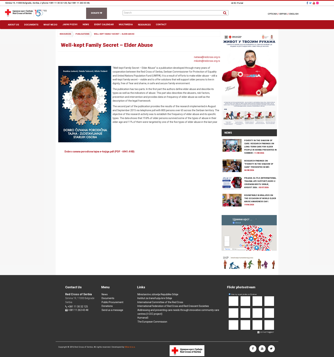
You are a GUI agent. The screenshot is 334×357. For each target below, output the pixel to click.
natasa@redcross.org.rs (207, 57)
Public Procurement (112, 302)
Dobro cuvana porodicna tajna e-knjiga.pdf (99, 151)
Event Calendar (104, 24)
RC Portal (238, 3)
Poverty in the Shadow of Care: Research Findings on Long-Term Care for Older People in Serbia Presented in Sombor (260, 146)
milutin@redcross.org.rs (207, 61)
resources (65, 34)
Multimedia (126, 24)
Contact (161, 24)
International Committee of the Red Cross (160, 302)
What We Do (50, 24)
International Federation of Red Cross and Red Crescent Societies (173, 306)
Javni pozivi (69, 24)
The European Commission (152, 321)
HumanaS (142, 317)
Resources (144, 24)
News (86, 24)
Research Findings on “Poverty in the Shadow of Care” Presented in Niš (258, 164)
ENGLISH (294, 14)
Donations (107, 306)
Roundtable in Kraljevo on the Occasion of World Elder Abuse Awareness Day (260, 198)
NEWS (228, 132)
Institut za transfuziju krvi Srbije (154, 298)
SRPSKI (284, 14)
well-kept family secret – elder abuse (114, 34)
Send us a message (112, 310)
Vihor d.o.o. (130, 347)
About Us (13, 24)
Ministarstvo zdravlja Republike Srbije (157, 294)
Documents (31, 24)
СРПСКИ (273, 14)
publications (82, 34)
